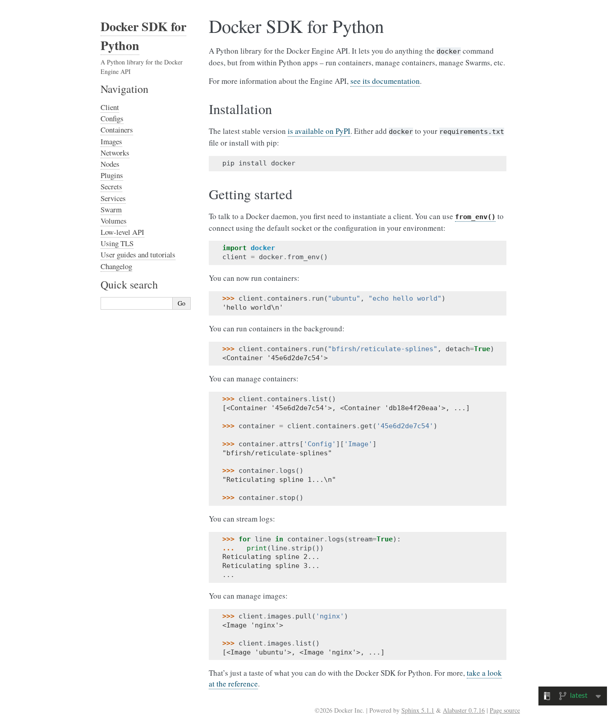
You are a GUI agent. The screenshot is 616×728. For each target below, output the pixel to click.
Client (110, 107)
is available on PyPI (319, 131)
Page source (505, 710)
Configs (112, 118)
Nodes (110, 164)
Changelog (116, 266)
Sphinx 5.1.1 (417, 710)
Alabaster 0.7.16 (464, 710)
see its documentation (385, 81)
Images (111, 141)
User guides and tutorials (138, 254)
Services (113, 198)
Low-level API (122, 232)
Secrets (111, 186)
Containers (117, 129)
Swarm (111, 209)
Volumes (114, 220)
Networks (115, 152)
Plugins (112, 175)
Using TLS (117, 243)
